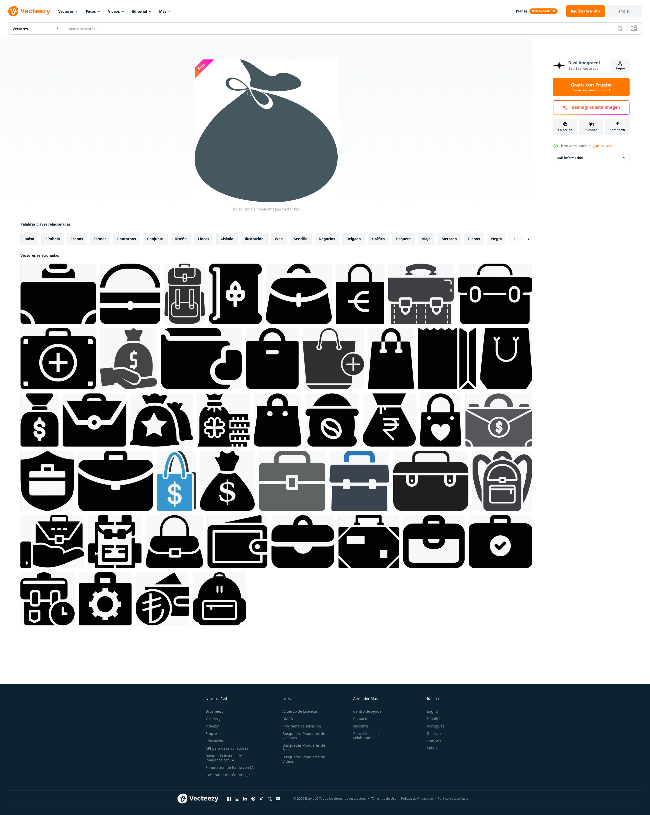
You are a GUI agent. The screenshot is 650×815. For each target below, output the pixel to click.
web (279, 238)
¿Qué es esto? (602, 146)
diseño (181, 238)
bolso (29, 238)
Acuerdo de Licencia (299, 711)
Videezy (212, 726)
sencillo (301, 238)
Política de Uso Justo (453, 798)
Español (433, 718)
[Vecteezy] (29, 11)
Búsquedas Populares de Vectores (303, 735)
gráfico (378, 238)
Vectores (66, 11)
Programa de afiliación (301, 726)
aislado (226, 238)
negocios (327, 238)
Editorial (139, 11)
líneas (203, 238)
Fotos (91, 11)
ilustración (254, 238)
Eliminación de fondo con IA (230, 767)
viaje (426, 238)
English (433, 711)
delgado (353, 238)
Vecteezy (213, 718)
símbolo (52, 238)
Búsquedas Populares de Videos (303, 759)
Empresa (213, 733)
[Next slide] (524, 239)
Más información (570, 158)
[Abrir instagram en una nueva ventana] (237, 798)
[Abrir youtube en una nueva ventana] (278, 798)
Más (162, 11)
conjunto (155, 238)
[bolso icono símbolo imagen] (58, 294)
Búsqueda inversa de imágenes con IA (224, 757)
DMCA (287, 718)
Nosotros (361, 726)
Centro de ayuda (367, 711)
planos (474, 238)
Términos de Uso (384, 798)
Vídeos (114, 11)
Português (435, 726)
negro (496, 238)
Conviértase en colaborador (366, 735)
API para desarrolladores (227, 748)
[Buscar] (620, 29)
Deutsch (434, 733)
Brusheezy (214, 711)
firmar (100, 238)
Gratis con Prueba (591, 87)
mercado (449, 238)
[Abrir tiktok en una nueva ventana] (261, 798)
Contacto (360, 718)
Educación (214, 740)
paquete (403, 238)
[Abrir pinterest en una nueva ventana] (253, 798)
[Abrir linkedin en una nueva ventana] (245, 798)
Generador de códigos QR (228, 774)
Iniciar (624, 11)
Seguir (620, 68)
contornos (126, 238)
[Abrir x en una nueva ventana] (270, 798)
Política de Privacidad (417, 798)
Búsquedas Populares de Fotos (303, 747)
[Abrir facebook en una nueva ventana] (229, 798)
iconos (77, 238)
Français (434, 740)
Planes (521, 11)
